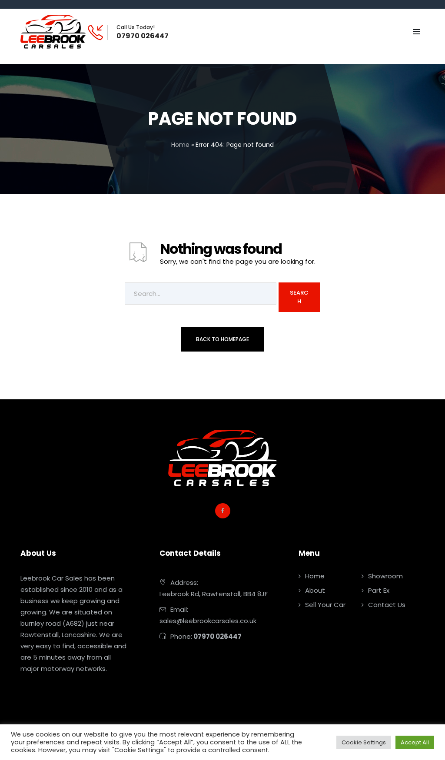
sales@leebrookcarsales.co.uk (207, 620)
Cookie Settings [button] (364, 742)
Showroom (385, 576)
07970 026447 (142, 36)
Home (180, 144)
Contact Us (386, 604)
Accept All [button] (415, 742)
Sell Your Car (325, 604)
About (315, 590)
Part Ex (378, 590)
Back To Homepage (222, 339)
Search (299, 297)
